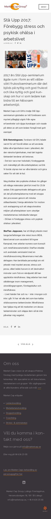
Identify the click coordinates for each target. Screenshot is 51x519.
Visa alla (25, 344)
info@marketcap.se (31, 446)
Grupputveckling (13, 413)
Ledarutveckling (13, 403)
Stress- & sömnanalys (16, 423)
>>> (39, 387)
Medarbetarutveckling (16, 408)
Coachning (11, 418)
